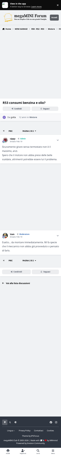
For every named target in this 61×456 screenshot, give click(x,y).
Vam (12, 234)
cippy (12, 138)
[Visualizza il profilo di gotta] (4, 117)
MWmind (54, 440)
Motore (33, 117)
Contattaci (38, 430)
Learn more (5, 5)
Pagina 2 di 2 (28, 131)
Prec (11, 131)
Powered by (30, 443)
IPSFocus (35, 436)
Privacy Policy (24, 430)
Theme (25, 436)
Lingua (10, 430)
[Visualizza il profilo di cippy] (5, 140)
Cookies (50, 430)
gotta (13, 117)
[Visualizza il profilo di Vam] (5, 235)
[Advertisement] (30, 63)
